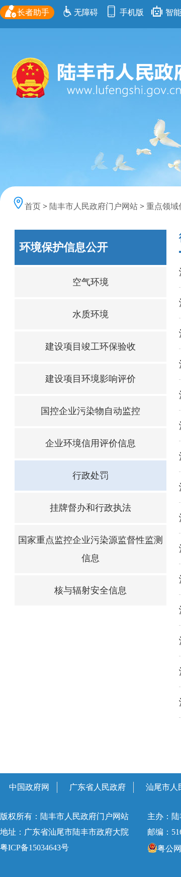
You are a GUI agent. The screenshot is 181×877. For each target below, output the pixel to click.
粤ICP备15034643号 (34, 847)
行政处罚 (90, 475)
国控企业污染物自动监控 (90, 411)
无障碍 (86, 12)
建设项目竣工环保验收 (90, 347)
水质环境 (90, 314)
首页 (33, 206)
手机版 (131, 12)
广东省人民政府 (97, 787)
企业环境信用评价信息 (90, 443)
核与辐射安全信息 (90, 590)
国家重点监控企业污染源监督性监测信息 (90, 549)
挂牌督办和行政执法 (90, 508)
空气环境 (90, 282)
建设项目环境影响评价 (90, 379)
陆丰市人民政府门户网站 (93, 206)
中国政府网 (29, 787)
